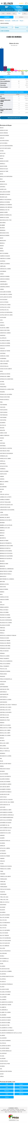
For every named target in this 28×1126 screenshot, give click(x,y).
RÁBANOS (2, 722)
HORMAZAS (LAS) (4, 456)
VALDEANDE (2, 907)
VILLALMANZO (3, 999)
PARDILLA (2, 632)
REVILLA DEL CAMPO (4, 743)
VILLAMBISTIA (3, 1007)
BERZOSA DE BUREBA (4, 235)
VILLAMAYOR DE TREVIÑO (5, 1004)
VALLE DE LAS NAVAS (4, 917)
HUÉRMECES (2, 468)
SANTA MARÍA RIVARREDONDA (6, 817)
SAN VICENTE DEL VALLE (5, 830)
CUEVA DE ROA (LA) (4, 366)
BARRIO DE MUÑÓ (4, 212)
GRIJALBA (2, 427)
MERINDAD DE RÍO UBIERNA (6, 550)
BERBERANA (2, 230)
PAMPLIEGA (2, 627)
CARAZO (2, 274)
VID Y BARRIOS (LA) (4, 961)
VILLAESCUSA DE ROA (4, 968)
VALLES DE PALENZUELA (5, 950)
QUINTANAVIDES (3, 702)
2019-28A (8, 13)
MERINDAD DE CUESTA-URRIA (6, 545)
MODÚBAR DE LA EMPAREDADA (7, 568)
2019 (3, 13)
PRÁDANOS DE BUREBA (5, 671)
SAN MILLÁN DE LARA (4, 794)
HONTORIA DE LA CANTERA (6, 448)
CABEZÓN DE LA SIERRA (5, 258)
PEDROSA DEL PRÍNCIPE (5, 643)
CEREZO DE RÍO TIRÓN (5, 330)
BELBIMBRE (2, 225)
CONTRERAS (2, 353)
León (7, 1087)
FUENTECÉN (2, 407)
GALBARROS (2, 422)
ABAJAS (2, 127)
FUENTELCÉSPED (3, 409)
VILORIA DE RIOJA (4, 1061)
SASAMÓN (2, 838)
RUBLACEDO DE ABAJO (5, 768)
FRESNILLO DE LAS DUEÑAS (6, 394)
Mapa (25, 10)
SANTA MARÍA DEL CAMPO (5, 809)
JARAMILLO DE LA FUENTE (5, 497)
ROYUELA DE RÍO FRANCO (5, 763)
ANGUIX (1, 158)
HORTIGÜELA (3, 463)
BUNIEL (1, 248)
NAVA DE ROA (3, 586)
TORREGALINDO (3, 879)
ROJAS (1, 761)
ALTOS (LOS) (2, 153)
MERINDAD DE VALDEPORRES (6, 556)
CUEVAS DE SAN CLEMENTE (6, 368)
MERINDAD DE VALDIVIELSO (6, 558)
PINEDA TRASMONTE (4, 658)
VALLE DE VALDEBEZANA (5, 938)
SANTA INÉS (2, 807)
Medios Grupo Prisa (13, 1120)
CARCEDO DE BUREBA (4, 276)
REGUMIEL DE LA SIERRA (5, 735)
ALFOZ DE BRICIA (3, 143)
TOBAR (1, 871)
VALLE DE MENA (3, 925)
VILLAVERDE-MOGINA (4, 1048)
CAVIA (1, 320)
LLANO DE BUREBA (4, 515)
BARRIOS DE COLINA (4, 217)
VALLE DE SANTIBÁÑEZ (5, 930)
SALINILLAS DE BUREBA (5, 781)
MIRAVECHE (2, 566)
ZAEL (1, 1068)
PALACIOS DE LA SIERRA (5, 617)
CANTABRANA (3, 271)
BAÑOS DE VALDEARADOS (5, 199)
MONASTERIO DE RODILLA (5, 574)
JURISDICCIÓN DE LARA (5, 507)
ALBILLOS (2, 138)
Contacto (4, 1109)
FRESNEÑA (2, 391)
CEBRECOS (2, 325)
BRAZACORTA (3, 240)
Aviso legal (22, 1109)
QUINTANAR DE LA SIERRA (5, 699)
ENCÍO (1, 371)
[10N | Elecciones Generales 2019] (14, 7)
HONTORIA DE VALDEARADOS (6, 453)
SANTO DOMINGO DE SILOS (6, 827)
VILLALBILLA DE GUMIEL (5, 994)
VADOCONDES (3, 904)
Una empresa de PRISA (13, 1116)
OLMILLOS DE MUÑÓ (4, 599)
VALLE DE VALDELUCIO (5, 943)
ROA (1, 758)
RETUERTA (2, 740)
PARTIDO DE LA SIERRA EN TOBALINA (8, 635)
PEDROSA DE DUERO (4, 638)
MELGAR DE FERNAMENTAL (6, 543)
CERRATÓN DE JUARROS (5, 332)
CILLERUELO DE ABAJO (5, 340)
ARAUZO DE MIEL (3, 166)
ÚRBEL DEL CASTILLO (4, 902)
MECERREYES (3, 538)
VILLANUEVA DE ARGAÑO (5, 1017)
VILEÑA (1, 963)
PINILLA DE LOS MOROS (5, 663)
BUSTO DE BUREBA (4, 253)
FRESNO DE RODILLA (4, 399)
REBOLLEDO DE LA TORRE (5, 727)
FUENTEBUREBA (3, 404)
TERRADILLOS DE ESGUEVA (6, 866)
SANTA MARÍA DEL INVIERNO (6, 812)
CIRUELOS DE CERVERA (5, 345)
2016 (14, 13)
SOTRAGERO (2, 850)
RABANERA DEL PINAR (5, 720)
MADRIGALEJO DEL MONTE (6, 520)
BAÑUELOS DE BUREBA (5, 202)
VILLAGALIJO (3, 981)
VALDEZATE (2, 909)
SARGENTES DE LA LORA (5, 832)
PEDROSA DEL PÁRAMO (5, 640)
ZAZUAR (1, 1073)
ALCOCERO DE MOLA (4, 140)
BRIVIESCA (2, 243)
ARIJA (1, 179)
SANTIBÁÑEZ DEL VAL (4, 825)
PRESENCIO (2, 676)
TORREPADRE (3, 884)
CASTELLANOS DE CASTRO (6, 297)
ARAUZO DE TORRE (4, 171)
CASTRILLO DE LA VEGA (5, 307)
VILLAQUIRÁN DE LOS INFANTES (7, 1030)
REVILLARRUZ (3, 745)
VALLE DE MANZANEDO (5, 922)
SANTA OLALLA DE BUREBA (6, 820)
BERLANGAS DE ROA (4, 232)
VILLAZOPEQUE (3, 1053)
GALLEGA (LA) (3, 425)
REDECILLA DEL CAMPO (5, 732)
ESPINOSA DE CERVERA (5, 374)
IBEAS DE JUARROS (4, 481)
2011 (25, 13)
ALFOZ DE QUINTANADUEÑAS (6, 145)
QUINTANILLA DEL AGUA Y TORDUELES (8, 704)
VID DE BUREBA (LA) (4, 958)
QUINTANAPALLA (3, 697)
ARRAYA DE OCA (3, 184)
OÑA (1, 602)
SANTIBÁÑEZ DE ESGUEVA (5, 822)
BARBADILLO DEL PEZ (4, 209)
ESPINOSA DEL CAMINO (5, 376)
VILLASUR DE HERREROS (5, 1040)
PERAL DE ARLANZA (4, 650)
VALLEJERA (2, 948)
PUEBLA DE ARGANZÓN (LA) (6, 679)
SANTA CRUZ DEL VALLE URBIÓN (7, 802)
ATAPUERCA (2, 186)
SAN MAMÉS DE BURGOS (5, 789)
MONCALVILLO (3, 576)
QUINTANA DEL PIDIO (4, 689)
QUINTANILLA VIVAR (4, 717)
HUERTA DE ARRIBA (4, 471)
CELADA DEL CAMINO (4, 327)
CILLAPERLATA (3, 338)
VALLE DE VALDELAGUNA (5, 940)
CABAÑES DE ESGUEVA (5, 256)
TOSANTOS (2, 891)
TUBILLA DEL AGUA (4, 897)
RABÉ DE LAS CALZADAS (5, 725)
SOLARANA (2, 843)
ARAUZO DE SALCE (4, 168)
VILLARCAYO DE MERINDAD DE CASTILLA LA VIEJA (11, 1032)
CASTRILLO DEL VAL (4, 309)
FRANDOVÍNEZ (3, 386)
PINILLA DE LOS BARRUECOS (6, 661)
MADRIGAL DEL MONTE (5, 517)
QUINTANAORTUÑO (4, 694)
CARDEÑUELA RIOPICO (5, 286)
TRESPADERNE (3, 894)
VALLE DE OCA (3, 927)
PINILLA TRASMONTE (4, 666)
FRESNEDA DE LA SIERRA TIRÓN (7, 389)
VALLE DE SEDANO (4, 932)
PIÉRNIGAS (2, 653)
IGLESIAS (2, 489)
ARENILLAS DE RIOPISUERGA (6, 176)
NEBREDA (2, 591)
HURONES (2, 479)
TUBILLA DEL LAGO (4, 899)
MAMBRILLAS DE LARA (5, 527)
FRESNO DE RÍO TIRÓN (5, 397)
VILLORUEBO (2, 1058)
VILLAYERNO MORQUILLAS (5, 1050)
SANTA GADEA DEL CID (5, 804)
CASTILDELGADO (3, 299)
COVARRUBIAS (3, 358)
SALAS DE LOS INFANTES (5, 776)
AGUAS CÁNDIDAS (4, 132)
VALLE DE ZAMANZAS (4, 945)
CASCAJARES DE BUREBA (5, 291)
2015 (19, 13)
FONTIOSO (2, 384)
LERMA (1, 512)
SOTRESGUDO (3, 853)
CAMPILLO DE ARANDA (5, 263)
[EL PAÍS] (8, 3)
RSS (21, 1111)
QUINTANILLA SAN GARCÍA (5, 712)
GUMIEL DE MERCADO (4, 435)
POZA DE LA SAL (3, 668)
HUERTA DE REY (3, 474)
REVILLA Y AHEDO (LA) (5, 750)
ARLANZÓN (2, 181)
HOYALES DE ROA (4, 466)
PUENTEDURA (3, 681)
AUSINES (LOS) (3, 189)
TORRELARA (2, 881)
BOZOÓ (1, 238)
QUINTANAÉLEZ (3, 691)
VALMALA (2, 956)
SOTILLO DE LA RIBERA (5, 848)
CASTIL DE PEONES (4, 302)
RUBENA (2, 766)
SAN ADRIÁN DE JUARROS (5, 784)
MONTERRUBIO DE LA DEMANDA (7, 579)
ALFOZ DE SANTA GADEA (5, 148)
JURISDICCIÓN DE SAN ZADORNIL (7, 509)
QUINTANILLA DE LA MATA (5, 707)
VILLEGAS (2, 1056)
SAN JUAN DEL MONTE (5, 786)
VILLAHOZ (2, 986)
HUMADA (2, 476)
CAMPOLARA (3, 266)
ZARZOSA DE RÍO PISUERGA (6, 1071)
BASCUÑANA (3, 222)
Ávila (7, 1084)
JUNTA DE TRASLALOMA (5, 502)
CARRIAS (2, 289)
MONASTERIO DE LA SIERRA (6, 571)
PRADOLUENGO (3, 673)
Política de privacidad (5, 1110)
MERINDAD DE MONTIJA (5, 548)
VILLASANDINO (3, 1038)
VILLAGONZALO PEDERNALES (6, 984)
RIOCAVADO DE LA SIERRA (5, 756)
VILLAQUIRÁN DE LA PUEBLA (6, 1027)
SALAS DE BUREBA (4, 773)
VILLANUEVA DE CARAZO (5, 1020)
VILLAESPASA (3, 973)
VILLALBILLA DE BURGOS (5, 991)
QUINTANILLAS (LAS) (4, 715)
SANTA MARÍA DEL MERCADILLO (7, 815)
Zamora (7, 1097)
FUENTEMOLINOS (4, 415)
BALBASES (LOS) (3, 197)
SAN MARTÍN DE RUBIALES (5, 791)
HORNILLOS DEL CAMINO (5, 458)
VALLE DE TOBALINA (4, 935)
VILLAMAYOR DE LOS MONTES (6, 1002)
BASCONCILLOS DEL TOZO (5, 220)
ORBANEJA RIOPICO (4, 607)
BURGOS (2, 250)
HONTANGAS (3, 445)
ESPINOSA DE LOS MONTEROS (6, 379)
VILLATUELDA (3, 1043)
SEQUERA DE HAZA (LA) (5, 840)
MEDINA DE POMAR (4, 540)
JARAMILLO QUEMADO (5, 499)
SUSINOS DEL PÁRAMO (5, 856)
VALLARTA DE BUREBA (5, 915)
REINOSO (2, 738)
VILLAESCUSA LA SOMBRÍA (6, 971)
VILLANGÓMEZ (3, 1015)
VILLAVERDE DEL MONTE (5, 1045)
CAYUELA (2, 322)
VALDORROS (2, 912)
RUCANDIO (2, 771)
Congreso (6, 17)
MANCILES (2, 532)
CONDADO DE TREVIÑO (5, 350)
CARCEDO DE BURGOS (5, 279)
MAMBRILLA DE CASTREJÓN (6, 525)
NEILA (1, 594)
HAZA (1, 440)
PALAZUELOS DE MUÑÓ (5, 625)
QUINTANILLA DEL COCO (5, 709)
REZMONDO (2, 753)
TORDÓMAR (2, 873)
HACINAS (2, 438)
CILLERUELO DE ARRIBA (5, 343)
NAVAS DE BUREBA (4, 589)
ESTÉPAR (2, 381)
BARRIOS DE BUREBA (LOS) (6, 215)
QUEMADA (2, 684)
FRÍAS (1, 402)
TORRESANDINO (3, 886)
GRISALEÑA (2, 430)
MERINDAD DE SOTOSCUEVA (6, 553)
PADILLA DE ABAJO (4, 609)
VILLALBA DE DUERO (4, 989)
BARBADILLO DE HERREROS (6, 204)
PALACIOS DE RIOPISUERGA (6, 620)
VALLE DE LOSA (3, 920)
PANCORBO (2, 630)
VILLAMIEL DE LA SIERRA (5, 1012)
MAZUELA (2, 535)
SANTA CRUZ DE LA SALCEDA (6, 799)
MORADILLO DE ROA (4, 584)
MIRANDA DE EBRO (4, 563)
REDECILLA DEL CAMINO (5, 730)
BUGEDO (2, 245)
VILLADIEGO (2, 966)
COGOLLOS (2, 348)
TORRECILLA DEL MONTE (5, 876)
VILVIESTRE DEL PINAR (5, 1063)
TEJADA (2, 863)
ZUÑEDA (2, 1076)
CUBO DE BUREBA (4, 363)
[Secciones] (2, 3)
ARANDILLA (2, 163)
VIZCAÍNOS (2, 1066)
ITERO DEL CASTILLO (4, 494)
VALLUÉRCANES (3, 953)
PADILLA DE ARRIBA (4, 612)
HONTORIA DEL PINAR (5, 450)
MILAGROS (2, 561)
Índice (18, 1111)
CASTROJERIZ (3, 317)
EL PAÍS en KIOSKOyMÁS (12, 1111)
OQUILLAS (2, 604)
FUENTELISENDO (3, 412)
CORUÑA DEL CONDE (4, 356)
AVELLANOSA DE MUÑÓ (5, 191)
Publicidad (17, 1109)
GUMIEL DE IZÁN (3, 432)
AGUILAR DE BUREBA (4, 135)
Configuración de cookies (21, 1110)
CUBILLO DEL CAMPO (4, 361)
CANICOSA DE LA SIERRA (5, 268)
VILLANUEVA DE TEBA (4, 1025)
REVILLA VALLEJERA (4, 748)
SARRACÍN (2, 835)
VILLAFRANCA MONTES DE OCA (7, 976)
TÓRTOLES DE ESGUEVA (5, 889)
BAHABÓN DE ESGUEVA (5, 194)
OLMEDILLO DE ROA (4, 597)
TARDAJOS (2, 861)
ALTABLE (2, 150)
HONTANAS (2, 443)
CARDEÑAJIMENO (4, 284)
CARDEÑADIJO (3, 281)
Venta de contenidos (11, 1109)
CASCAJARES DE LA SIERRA (6, 294)
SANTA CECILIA (3, 797)
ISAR (1, 491)
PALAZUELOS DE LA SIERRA (6, 622)
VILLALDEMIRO (3, 997)
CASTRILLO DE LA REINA (5, 304)
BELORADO (2, 227)
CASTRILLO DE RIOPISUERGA (6, 312)
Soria (7, 1093)
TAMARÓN (2, 858)
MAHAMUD (2, 522)
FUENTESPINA (3, 420)
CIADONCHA (2, 335)
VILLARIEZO (2, 1035)
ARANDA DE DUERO (4, 161)
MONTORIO (2, 581)
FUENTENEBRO (3, 417)
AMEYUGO (2, 156)
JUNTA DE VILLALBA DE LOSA (6, 504)
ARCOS (1, 174)
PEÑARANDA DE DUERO (5, 648)
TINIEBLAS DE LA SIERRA (5, 868)
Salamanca (6, 1090)
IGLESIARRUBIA (3, 486)
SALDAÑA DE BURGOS (5, 779)
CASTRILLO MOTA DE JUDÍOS (6, 315)
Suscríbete (21, 3)
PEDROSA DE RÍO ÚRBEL (5, 645)
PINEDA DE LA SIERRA (4, 656)
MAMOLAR (2, 530)
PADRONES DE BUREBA (5, 615)
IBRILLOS (2, 484)
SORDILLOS (2, 845)
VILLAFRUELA (3, 979)
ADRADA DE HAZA (4, 130)
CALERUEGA (2, 261)
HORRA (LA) (2, 461)
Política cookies (13, 1110)
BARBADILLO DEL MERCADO (6, 207)
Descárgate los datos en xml (14, 117)
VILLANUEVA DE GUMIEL (5, 1022)
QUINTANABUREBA (4, 686)
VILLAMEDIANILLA (4, 1009)
